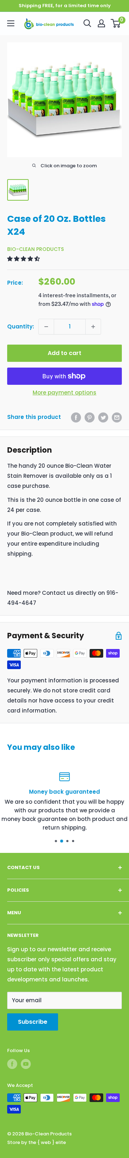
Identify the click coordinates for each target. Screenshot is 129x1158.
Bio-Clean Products (35, 249)
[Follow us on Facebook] (12, 1064)
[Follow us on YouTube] (26, 1064)
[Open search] (87, 23)
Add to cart (64, 353)
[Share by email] (117, 417)
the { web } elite (47, 1142)
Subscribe (32, 1022)
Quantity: (20, 326)
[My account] (101, 23)
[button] (24, 258)
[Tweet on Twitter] (103, 417)
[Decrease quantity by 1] (46, 326)
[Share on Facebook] (76, 417)
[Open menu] (10, 23)
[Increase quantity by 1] (93, 326)
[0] (115, 23)
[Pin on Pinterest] (90, 417)
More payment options (64, 392)
